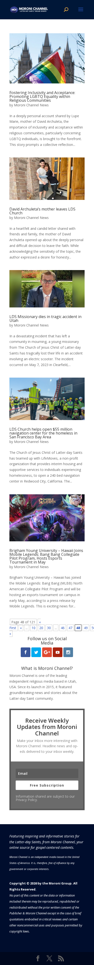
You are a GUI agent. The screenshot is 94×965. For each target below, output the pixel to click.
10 (33, 627)
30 (49, 627)
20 (41, 627)
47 (70, 627)
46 (63, 627)
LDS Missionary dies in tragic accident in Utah (45, 318)
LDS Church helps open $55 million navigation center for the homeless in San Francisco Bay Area (43, 433)
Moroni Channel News (31, 105)
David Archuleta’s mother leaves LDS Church (42, 211)
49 (86, 627)
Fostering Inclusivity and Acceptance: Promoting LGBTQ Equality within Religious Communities (42, 96)
